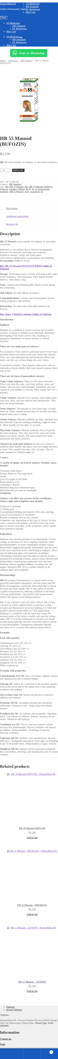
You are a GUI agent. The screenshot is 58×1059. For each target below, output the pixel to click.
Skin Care (30, 12)
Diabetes (10, 1007)
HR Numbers (32, 6)
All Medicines (32, 3)
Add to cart (18, 170)
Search (32, 1053)
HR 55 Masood (17, 192)
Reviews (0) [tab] (12, 224)
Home (2, 61)
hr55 (27, 192)
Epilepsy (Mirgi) (17, 189)
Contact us (5, 1039)
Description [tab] (11, 208)
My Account (15, 1053)
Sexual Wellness (14, 1009)
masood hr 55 (36, 192)
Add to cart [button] (32, 837)
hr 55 (28, 189)
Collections (13, 61)
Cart (46, 1050)
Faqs (2, 1044)
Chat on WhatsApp (32, 53)
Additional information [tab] (17, 216)
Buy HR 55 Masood (14, 187)
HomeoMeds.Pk (8, 3)
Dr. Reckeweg (33, 9)
